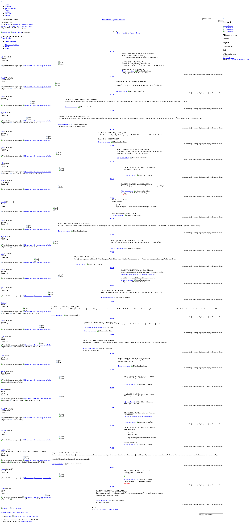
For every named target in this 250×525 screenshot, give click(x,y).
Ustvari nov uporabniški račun (239, 59)
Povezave (8, 13)
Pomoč (123, 20)
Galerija (7, 12)
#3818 (112, 301)
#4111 (112, 467)
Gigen (3, 450)
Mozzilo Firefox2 (26, 521)
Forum (7, 10)
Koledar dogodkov (10, 8)
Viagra (3, 180)
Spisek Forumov (6, 512)
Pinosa (3, 336)
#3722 (112, 94)
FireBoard (9, 516)
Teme (17, 26)
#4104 (112, 407)
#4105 (112, 425)
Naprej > (132, 33)
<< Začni (117, 33)
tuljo (2, 57)
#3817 (112, 285)
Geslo (224, 50)
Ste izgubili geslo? (27, 24)
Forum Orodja (6, 38)
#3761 (112, 234)
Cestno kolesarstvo (26, 26)
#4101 (112, 369)
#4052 (112, 318)
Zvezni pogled (111, 20)
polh (2, 163)
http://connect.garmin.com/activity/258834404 (138, 416)
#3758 (112, 219)
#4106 (112, 448)
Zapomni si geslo (230, 54)
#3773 (112, 268)
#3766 (112, 252)
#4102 (112, 388)
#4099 (112, 334)
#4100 (112, 354)
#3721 (112, 76)
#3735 (112, 145)
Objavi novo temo (10, 41)
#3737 (112, 179)
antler (2, 355)
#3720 (112, 51)
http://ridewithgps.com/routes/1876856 (96, 327)
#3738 (112, 198)
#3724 (112, 130)
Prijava (8, 24)
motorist (3, 202)
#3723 (112, 110)
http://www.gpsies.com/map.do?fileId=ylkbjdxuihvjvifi (138, 274)
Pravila (118, 20)
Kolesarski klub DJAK (8, 26)
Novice (7, 5)
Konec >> (139, 33)
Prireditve (8, 6)
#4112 (112, 486)
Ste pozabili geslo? (228, 58)
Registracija (16, 24)
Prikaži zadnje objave (12, 45)
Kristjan (3, 112)
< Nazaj (123, 33)
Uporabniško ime (228, 46)
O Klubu (7, 15)
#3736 (112, 161)
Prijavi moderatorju (128, 71)
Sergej (3, 78)
